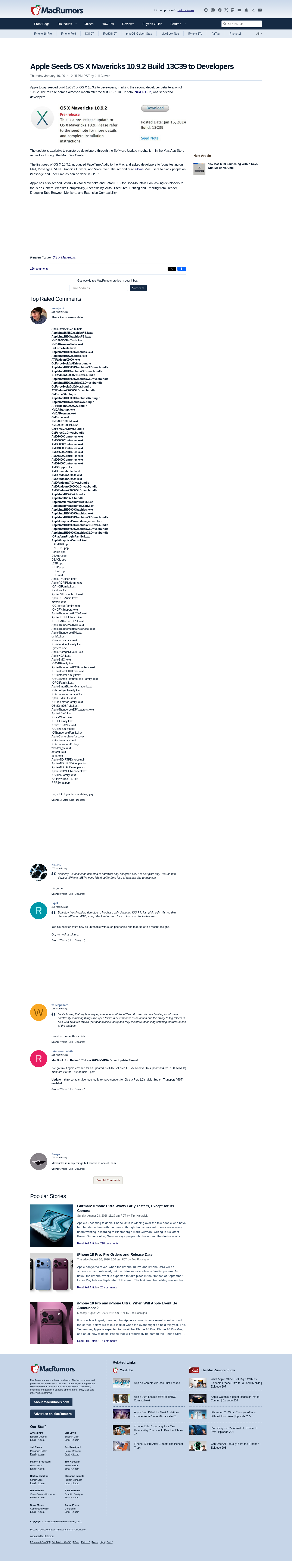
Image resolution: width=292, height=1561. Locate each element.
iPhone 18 (235, 33)
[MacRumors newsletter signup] (260, 10)
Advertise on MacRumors (53, 1414)
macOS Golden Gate (139, 33)
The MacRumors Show (218, 1370)
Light (102, 1542)
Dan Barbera (37, 1490)
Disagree (81, 800)
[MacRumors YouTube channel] (239, 10)
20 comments (108, 1287)
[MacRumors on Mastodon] (232, 10)
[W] (38, 1020)
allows (139, 169)
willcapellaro (60, 1005)
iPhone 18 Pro (43, 33)
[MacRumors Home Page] (57, 10)
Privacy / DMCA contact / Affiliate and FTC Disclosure (58, 1529)
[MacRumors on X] (226, 10)
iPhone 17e (195, 33)
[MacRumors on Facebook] (220, 10)
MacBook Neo (170, 33)
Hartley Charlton (39, 1476)
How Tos (108, 24)
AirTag (216, 33)
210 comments (109, 1243)
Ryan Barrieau (73, 1490)
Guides (89, 24)
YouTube (126, 1370)
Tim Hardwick (139, 1215)
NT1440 (56, 864)
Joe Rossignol (140, 1259)
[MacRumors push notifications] (246, 10)
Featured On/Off (40, 1542)
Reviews (128, 24)
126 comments (39, 268)
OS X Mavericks (64, 257)
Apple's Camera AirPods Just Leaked (157, 1383)
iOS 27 (89, 33)
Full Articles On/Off (61, 1542)
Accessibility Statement (42, 1536)
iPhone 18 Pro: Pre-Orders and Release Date (114, 1255)
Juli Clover (102, 76)
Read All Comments (108, 1180)
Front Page (42, 24)
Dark (109, 1542)
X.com (41, 1440)
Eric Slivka (70, 1433)
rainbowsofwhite (62, 1051)
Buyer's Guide (152, 24)
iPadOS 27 (110, 33)
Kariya (56, 1154)
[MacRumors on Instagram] (213, 10)
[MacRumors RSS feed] (253, 10)
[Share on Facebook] (181, 269)
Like (72, 800)
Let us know (186, 10)
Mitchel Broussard (40, 1461)
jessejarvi (58, 308)
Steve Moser (37, 1505)
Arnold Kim (36, 1433)
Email (33, 1440)
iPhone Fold (68, 33)
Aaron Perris (72, 1505)
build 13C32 (142, 92)
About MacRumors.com (51, 1402)
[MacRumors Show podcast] (206, 10)
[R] (38, 918)
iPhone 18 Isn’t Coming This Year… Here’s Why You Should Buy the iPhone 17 (158, 1430)
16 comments (108, 1340)
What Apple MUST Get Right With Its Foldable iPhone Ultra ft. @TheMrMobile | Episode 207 (236, 1382)
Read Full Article (87, 1243)
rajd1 (55, 903)
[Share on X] (172, 269)
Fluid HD (85, 1542)
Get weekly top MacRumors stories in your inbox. (108, 280)
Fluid (76, 1542)
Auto (95, 1542)
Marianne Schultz (74, 1476)
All (259, 33)
